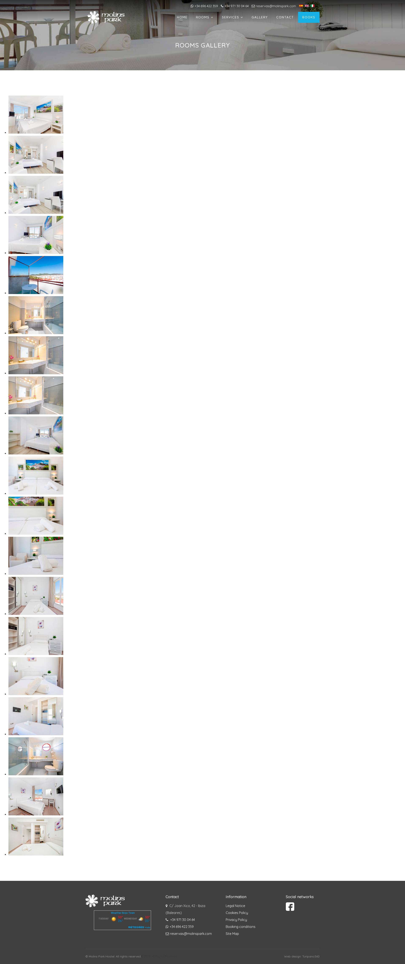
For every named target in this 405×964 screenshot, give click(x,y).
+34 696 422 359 (206, 6)
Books (308, 17)
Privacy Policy (236, 920)
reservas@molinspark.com (276, 6)
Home (182, 17)
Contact (285, 17)
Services (230, 17)
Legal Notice (235, 906)
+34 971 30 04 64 (236, 6)
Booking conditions (240, 927)
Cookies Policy (237, 913)
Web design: (293, 956)
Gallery (260, 17)
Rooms (202, 17)
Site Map (232, 933)
